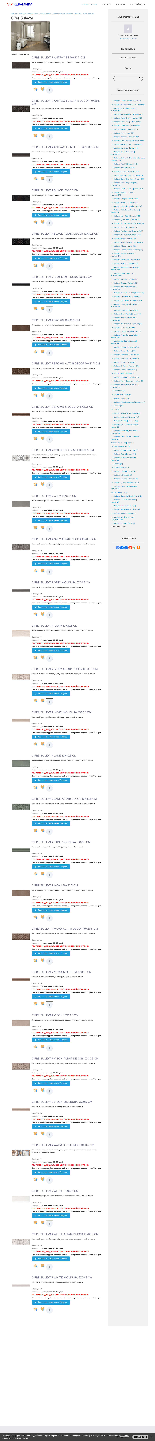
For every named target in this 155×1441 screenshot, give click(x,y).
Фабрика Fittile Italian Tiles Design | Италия (125, 211)
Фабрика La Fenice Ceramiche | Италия (124, 501)
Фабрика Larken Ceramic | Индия (127, 101)
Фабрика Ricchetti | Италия (125, 279)
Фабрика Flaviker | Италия (125, 362)
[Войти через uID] (118, 547)
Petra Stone (119, 391)
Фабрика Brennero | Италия (126, 310)
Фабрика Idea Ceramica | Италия (127, 510)
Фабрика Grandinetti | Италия (126, 347)
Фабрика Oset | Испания (124, 327)
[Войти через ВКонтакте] (122, 547)
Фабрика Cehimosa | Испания (126, 417)
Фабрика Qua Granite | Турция (126, 483)
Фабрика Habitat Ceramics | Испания (122, 194)
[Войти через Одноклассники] (138, 547)
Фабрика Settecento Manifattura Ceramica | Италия (128, 159)
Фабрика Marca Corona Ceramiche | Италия (125, 438)
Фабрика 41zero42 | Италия (126, 263)
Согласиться (140, 1437)
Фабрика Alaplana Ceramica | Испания (123, 255)
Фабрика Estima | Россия (125, 471)
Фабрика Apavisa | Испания (126, 202)
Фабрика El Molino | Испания (126, 366)
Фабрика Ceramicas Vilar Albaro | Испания (124, 305)
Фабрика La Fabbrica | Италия (127, 126)
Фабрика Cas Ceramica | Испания (127, 331)
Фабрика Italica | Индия (119, 492)
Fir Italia (118, 464)
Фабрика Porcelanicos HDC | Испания (129, 293)
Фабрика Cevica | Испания (125, 370)
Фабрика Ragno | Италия (125, 238)
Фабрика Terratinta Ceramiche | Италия (124, 459)
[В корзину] (35, 89)
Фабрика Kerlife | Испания (125, 513)
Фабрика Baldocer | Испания (126, 137)
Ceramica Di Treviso (122, 395)
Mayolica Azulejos (121, 468)
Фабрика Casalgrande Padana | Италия (124, 342)
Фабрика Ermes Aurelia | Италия (127, 314)
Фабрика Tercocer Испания (125, 283)
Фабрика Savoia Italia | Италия (127, 260)
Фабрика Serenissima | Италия (126, 355)
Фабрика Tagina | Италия (125, 454)
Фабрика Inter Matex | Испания (127, 216)
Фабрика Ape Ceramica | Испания (128, 231)
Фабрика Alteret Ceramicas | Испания (129, 402)
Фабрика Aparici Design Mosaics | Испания (124, 386)
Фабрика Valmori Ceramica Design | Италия (125, 268)
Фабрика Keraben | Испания (126, 421)
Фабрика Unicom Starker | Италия (128, 250)
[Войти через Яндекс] (130, 547)
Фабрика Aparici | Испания (126, 164)
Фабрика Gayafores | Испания (126, 358)
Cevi (117, 410)
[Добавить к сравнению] (49, 90)
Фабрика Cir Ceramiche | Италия (127, 297)
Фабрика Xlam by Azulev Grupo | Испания (124, 319)
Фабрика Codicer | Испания (126, 171)
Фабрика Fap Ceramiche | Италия (128, 300)
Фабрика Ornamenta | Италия (126, 450)
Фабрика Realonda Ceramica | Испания (123, 109)
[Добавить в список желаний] (42, 89)
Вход (134, 38)
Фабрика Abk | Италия (124, 168)
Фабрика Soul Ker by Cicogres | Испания (124, 184)
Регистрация (125, 38)
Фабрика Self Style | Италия (125, 227)
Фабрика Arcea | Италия (124, 351)
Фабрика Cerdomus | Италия (126, 377)
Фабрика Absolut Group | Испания (128, 175)
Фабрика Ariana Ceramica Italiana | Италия (125, 336)
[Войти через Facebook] (126, 547)
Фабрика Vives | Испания (125, 506)
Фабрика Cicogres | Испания (126, 199)
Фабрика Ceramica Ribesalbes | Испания (124, 487)
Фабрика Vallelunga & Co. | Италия (128, 189)
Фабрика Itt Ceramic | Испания (127, 235)
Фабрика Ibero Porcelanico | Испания (129, 223)
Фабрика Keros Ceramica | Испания (129, 242)
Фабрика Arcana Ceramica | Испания (129, 104)
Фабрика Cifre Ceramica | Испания (129, 141)
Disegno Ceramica (122, 446)
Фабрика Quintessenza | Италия (127, 220)
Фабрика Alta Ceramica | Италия (127, 413)
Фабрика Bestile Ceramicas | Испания (123, 153)
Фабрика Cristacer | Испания (126, 479)
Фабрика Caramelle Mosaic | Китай (128, 496)
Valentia (118, 406)
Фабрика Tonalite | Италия (126, 129)
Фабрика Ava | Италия (123, 133)
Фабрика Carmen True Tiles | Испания (123, 274)
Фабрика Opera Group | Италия (127, 122)
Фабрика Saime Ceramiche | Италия (129, 179)
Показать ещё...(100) (119, 526)
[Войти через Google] (134, 547)
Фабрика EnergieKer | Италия (126, 148)
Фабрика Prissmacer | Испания (122, 443)
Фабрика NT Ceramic (123, 475)
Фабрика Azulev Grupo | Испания (128, 118)
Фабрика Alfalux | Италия (125, 246)
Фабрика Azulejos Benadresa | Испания (123, 288)
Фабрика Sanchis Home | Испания (128, 144)
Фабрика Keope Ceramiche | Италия (128, 381)
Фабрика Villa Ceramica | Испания (128, 114)
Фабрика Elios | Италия (124, 373)
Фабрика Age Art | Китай (124, 523)
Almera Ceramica (121, 398)
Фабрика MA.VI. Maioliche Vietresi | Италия (125, 426)
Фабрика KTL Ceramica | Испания (128, 324)
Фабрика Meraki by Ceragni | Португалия (123, 518)
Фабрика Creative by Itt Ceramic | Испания (124, 432)
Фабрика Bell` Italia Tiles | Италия (128, 206)
